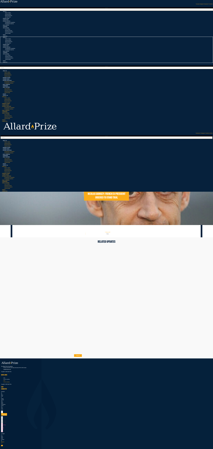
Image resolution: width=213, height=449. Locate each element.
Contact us (5, 36)
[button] (106, 6)
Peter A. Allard (8, 12)
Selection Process (8, 30)
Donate (4, 34)
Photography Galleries (9, 23)
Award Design (8, 33)
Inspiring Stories (6, 18)
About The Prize (6, 87)
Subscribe (4, 414)
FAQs (4, 380)
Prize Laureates (6, 25)
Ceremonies (5, 26)
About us (5, 70)
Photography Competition (10, 22)
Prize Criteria (7, 29)
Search (106, 7)
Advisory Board (8, 14)
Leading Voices (6, 19)
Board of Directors (8, 15)
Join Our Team (8, 43)
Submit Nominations (9, 31)
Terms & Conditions (6, 379)
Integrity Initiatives (7, 80)
